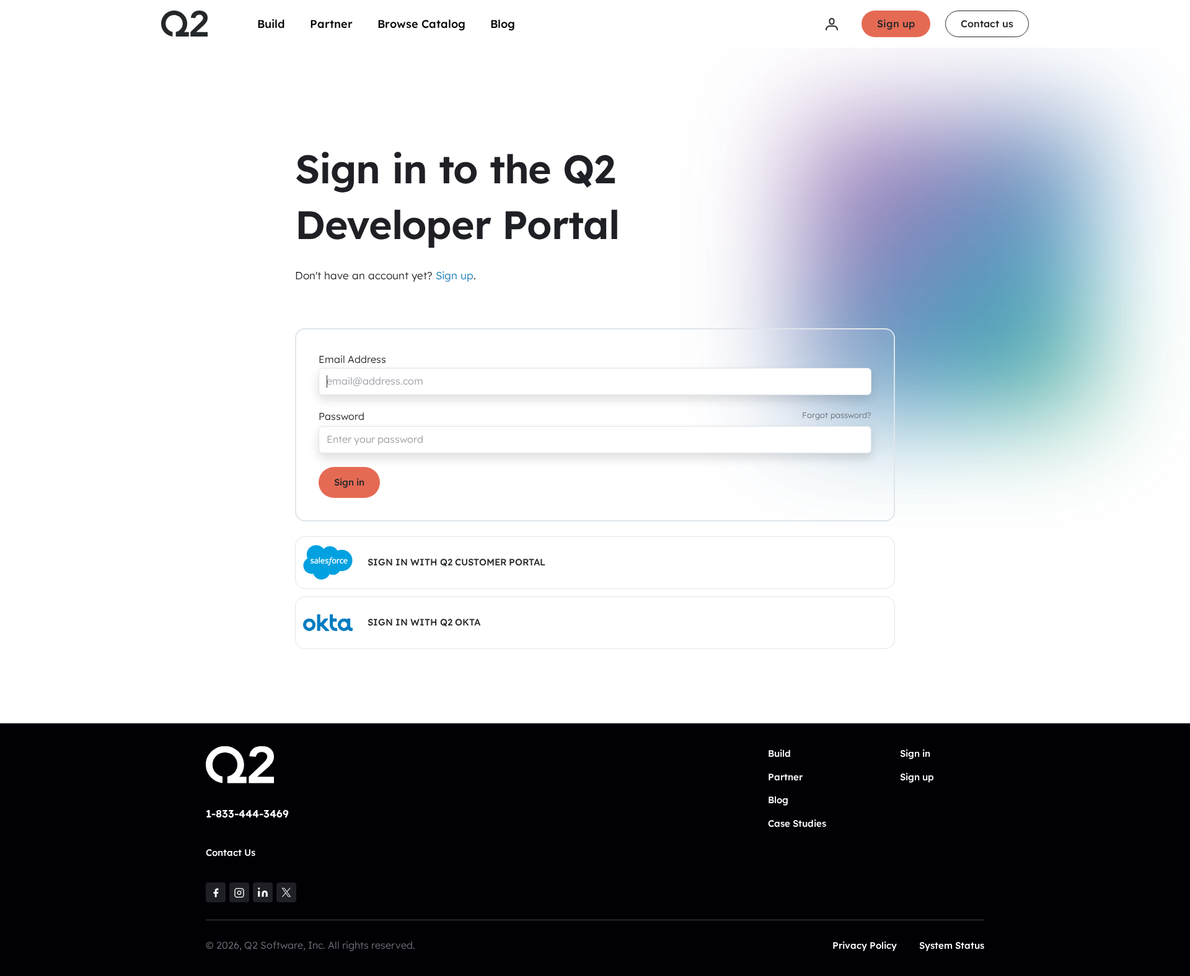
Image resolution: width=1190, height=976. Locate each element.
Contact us (987, 23)
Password (341, 416)
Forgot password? (836, 415)
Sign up (896, 23)
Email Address (352, 359)
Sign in (349, 482)
